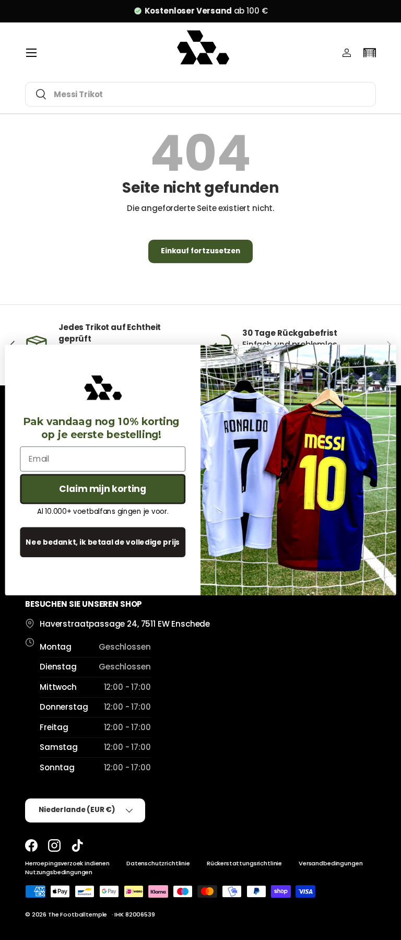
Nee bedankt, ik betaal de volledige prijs (103, 542)
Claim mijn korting (102, 489)
